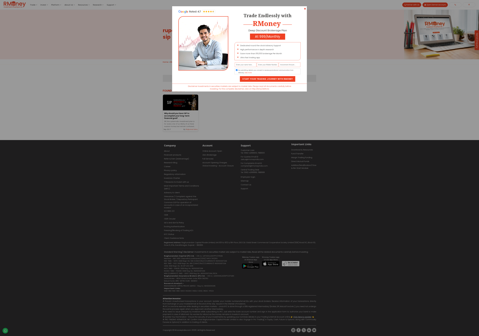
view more (248, 73)
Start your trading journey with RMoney (267, 79)
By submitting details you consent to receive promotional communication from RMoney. (265, 71)
